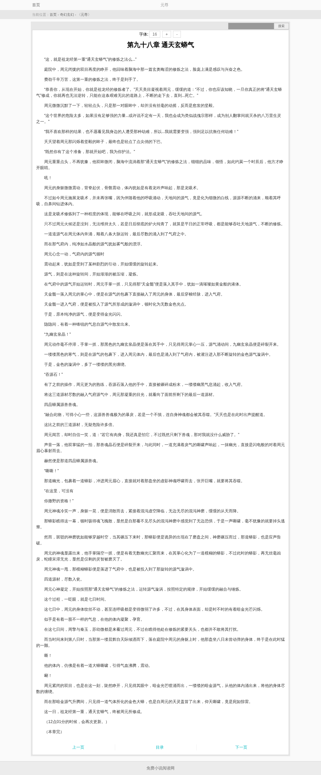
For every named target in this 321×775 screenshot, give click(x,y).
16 (154, 34)
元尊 (84, 15)
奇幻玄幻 (67, 15)
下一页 (241, 747)
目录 (160, 747)
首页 (36, 5)
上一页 (78, 747)
